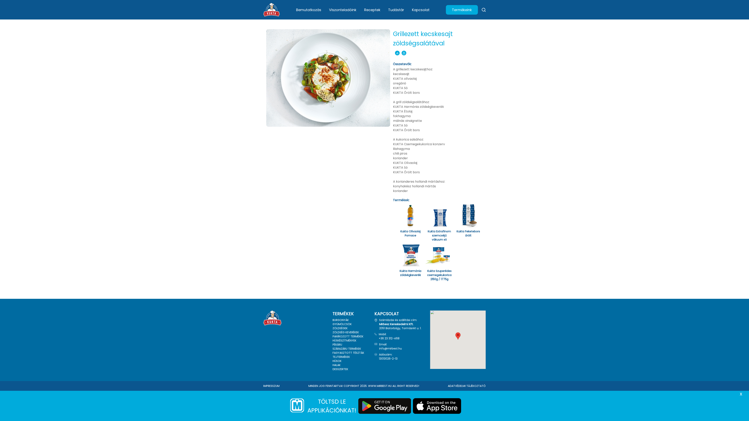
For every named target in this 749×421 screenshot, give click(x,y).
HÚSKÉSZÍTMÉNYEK (344, 340)
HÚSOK (337, 361)
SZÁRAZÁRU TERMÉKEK (347, 349)
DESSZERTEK (340, 369)
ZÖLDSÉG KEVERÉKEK (346, 332)
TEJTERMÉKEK (341, 357)
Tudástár (396, 9)
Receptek (372, 9)
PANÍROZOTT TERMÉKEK (348, 336)
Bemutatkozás (308, 9)
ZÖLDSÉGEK (340, 328)
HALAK (337, 365)
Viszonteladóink (342, 9)
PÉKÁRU (337, 345)
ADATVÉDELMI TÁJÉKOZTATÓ (467, 386)
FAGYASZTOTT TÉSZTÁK (348, 353)
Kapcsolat (421, 9)
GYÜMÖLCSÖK (342, 324)
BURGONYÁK (341, 320)
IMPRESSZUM (271, 386)
